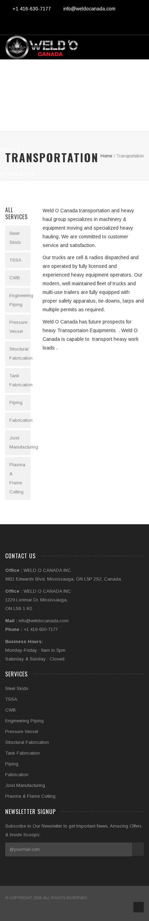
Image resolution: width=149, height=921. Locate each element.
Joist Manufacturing (19, 442)
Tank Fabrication (19, 380)
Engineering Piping (19, 300)
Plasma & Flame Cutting (17, 478)
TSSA (15, 260)
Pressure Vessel (18, 327)
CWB (14, 277)
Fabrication (19, 420)
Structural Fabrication (19, 353)
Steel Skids (15, 238)
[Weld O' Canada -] (41, 47)
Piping (16, 402)
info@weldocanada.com (89, 8)
